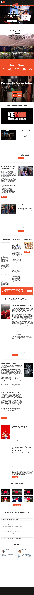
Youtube (23, 3)
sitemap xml (12, 592)
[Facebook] (27, 590)
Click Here (23, 5)
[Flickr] (29, 590)
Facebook (20, 3)
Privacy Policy (5, 592)
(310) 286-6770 (18, 95)
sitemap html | (9, 592)
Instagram (21, 3)
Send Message (18, 92)
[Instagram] (30, 590)
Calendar (10, 2)
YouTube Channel (17, 505)
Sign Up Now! (26, 251)
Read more (30, 557)
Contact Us (16, 3)
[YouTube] (32, 590)
